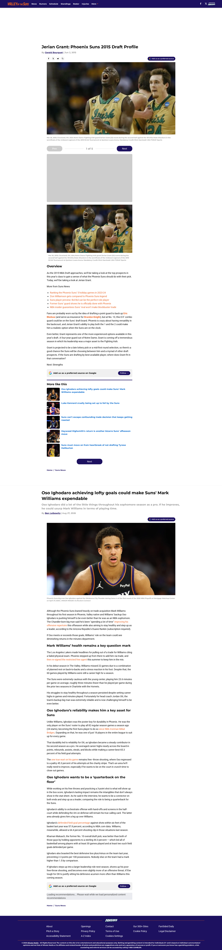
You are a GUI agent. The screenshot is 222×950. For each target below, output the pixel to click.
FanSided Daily (166, 926)
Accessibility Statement (58, 936)
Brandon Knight (92, 317)
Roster (76, 4)
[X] (206, 4)
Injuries (85, 4)
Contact (109, 926)
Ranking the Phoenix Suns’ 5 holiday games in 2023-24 (78, 292)
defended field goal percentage (74, 822)
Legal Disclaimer (167, 931)
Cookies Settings (114, 936)
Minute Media (32, 943)
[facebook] (200, 4)
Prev (54, 148)
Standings (66, 4)
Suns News (60, 470)
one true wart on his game (64, 759)
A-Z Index (86, 936)
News (34, 4)
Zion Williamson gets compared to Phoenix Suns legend (78, 296)
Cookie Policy (140, 931)
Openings (86, 926)
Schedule (53, 4)
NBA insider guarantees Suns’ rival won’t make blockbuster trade (83, 307)
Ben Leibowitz (53, 513)
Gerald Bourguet (54, 52)
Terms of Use (112, 931)
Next (124, 148)
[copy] (62, 58)
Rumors (43, 4)
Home (49, 470)
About (49, 926)
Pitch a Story (52, 931)
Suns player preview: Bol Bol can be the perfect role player (79, 300)
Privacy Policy (88, 931)
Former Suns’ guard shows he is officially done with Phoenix (80, 303)
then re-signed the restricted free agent (67, 659)
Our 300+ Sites (140, 926)
